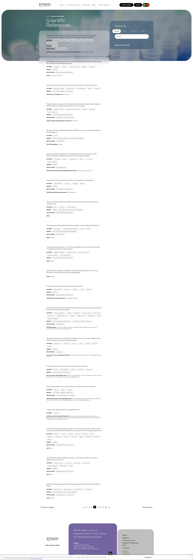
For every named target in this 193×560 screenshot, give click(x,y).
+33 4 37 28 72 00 (83, 548)
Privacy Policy (125, 553)
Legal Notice (125, 551)
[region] (96, 557)
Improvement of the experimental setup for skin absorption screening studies (70, 180)
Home (47, 16)
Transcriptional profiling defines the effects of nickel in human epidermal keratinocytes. (73, 225)
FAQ (124, 545)
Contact (125, 548)
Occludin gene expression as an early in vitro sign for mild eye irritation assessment (71, 85)
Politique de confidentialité (36, 558)
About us (126, 537)
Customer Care (128, 540)
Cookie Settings (148, 557)
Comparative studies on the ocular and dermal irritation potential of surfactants (71, 386)
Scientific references (130, 542)
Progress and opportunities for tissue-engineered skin (62, 409)
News (124, 535)
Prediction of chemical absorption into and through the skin (64, 286)
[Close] (190, 557)
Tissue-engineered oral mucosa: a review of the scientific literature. (67, 366)
